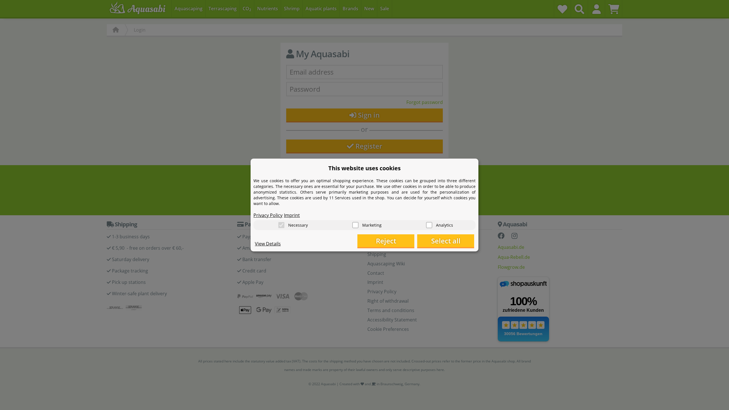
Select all (445, 240)
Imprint (292, 215)
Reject (386, 240)
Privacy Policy (267, 215)
